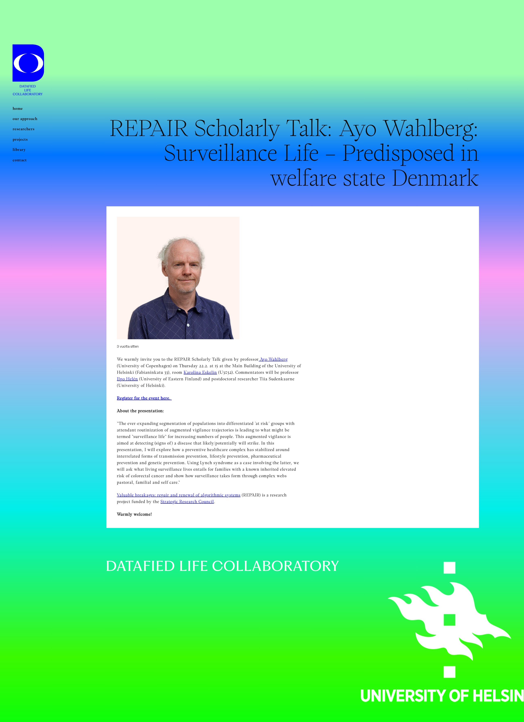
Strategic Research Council (187, 501)
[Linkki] (28, 63)
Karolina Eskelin (200, 372)
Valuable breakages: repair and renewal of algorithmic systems (179, 495)
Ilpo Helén (127, 379)
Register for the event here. (144, 398)
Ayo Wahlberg (273, 359)
